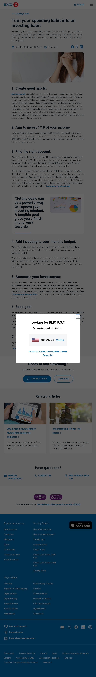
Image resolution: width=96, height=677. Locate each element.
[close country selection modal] (78, 316)
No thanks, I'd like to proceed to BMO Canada (48, 351)
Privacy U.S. (48, 355)
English (59, 339)
